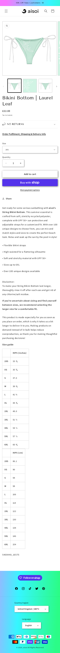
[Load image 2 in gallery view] (30, 86)
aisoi (25, 647)
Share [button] (9, 198)
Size (4, 143)
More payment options (30, 190)
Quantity (6, 157)
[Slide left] (3, 86)
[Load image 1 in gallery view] (14, 86)
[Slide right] (56, 86)
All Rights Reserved (36, 647)
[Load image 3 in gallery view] (45, 86)
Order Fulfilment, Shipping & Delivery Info (24, 134)
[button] (6, 11)
